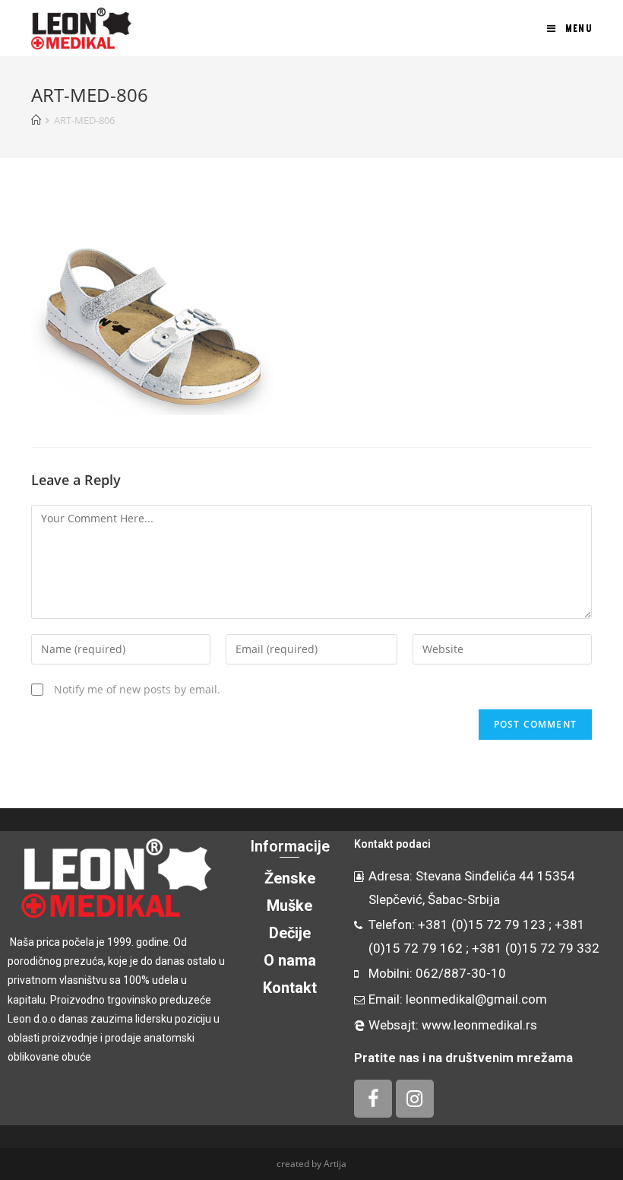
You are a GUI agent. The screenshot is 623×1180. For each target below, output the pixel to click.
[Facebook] (373, 1099)
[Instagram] (415, 1099)
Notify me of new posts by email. (137, 689)
